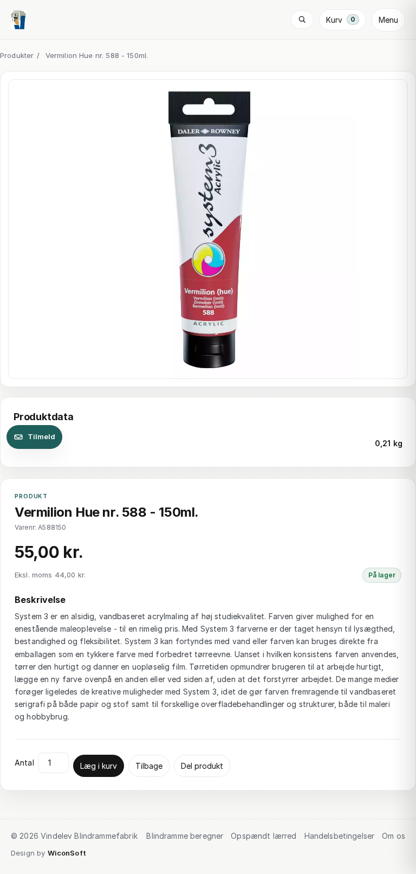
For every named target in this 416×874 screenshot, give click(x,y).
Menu (388, 19)
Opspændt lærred (263, 835)
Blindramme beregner (184, 835)
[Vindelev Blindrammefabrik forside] (18, 19)
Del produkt (202, 765)
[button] (208, 229)
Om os (393, 835)
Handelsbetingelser (339, 835)
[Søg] (302, 19)
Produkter (17, 55)
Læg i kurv (98, 765)
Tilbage (148, 765)
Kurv (340, 19)
